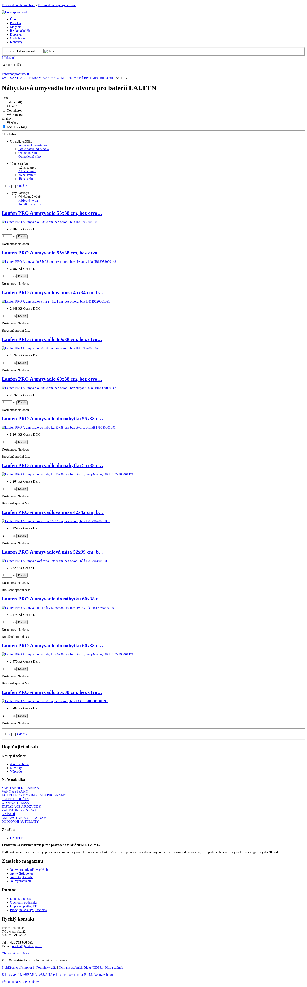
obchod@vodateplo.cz (27, 946)
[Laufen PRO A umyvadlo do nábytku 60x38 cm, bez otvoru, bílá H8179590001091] (59, 607)
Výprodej (15, 114)
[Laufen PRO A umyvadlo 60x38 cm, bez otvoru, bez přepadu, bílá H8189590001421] (60, 388)
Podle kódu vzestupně (32, 145)
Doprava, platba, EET (24, 906)
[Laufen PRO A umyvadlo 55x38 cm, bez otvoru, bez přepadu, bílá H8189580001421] (60, 261)
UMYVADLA (58, 77)
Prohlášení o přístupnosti (18, 967)
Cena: (5, 98)
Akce (11, 106)
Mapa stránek (114, 967)
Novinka (14, 110)
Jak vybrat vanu (20, 881)
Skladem (14, 102)
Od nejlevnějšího (29, 156)
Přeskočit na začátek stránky (20, 981)
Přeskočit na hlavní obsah (18, 5)
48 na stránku (27, 178)
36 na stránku (27, 175)
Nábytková (76, 77)
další (23, 186)
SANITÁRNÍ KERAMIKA (28, 77)
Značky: (7, 118)
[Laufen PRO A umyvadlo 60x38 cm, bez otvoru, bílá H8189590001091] (51, 348)
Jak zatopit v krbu (21, 877)
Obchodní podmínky (23, 902)
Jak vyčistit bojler (21, 873)
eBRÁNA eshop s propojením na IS (63, 974)
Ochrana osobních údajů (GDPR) (81, 967)
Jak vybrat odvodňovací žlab (29, 869)
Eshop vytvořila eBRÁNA (19, 974)
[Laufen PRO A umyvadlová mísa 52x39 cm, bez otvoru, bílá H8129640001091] (56, 561)
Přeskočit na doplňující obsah (57, 5)
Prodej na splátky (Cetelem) (28, 910)
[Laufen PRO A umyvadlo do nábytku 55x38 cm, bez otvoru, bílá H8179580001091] (59, 427)
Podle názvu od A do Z (33, 149)
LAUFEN (17, 127)
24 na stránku (27, 171)
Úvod (5, 77)
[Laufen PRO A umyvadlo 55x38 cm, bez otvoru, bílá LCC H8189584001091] (55, 701)
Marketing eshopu (101, 974)
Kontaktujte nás (20, 898)
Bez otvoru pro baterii (98, 77)
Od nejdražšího (28, 152)
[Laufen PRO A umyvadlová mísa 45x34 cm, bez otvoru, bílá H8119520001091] (56, 301)
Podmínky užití (46, 967)
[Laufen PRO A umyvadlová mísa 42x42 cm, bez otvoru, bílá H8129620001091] (56, 521)
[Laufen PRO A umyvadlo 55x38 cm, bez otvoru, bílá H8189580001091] (51, 222)
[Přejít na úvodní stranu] (15, 12)
